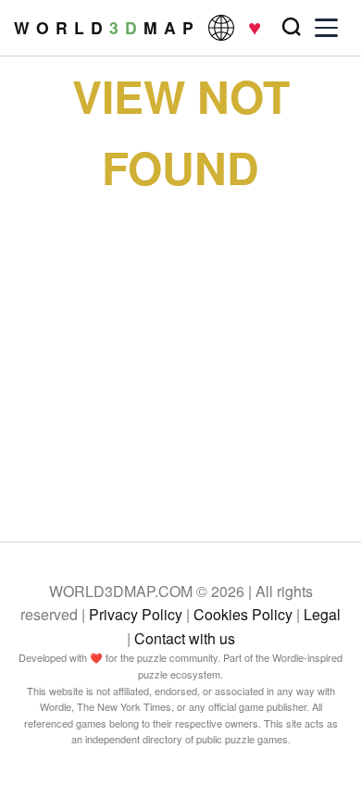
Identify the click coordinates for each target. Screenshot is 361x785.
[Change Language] (221, 27)
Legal (322, 614)
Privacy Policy (135, 614)
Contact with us (184, 638)
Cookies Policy (243, 614)
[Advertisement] (180, 351)
